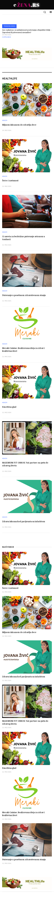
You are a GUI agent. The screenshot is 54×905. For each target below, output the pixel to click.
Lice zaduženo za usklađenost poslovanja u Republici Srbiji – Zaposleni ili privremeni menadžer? (27, 31)
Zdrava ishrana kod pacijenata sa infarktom (23, 521)
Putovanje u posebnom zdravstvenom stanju (24, 295)
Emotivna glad (9, 406)
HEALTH (4, 120)
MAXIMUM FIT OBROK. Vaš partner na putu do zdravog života (25, 722)
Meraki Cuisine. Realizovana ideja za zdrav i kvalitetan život (23, 813)
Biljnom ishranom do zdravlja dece (19, 124)
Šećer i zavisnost (10, 180)
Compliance (6, 37)
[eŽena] (27, 4)
